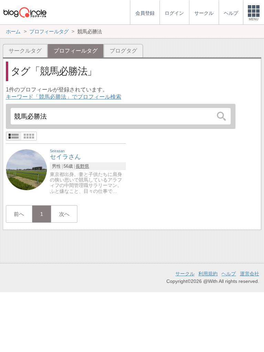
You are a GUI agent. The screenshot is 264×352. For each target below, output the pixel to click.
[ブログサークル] (25, 12)
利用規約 (208, 273)
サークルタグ (25, 51)
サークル (185, 273)
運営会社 (249, 273)
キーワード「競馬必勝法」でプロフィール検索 (63, 97)
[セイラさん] (26, 170)
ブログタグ (123, 51)
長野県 (82, 166)
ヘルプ (228, 273)
